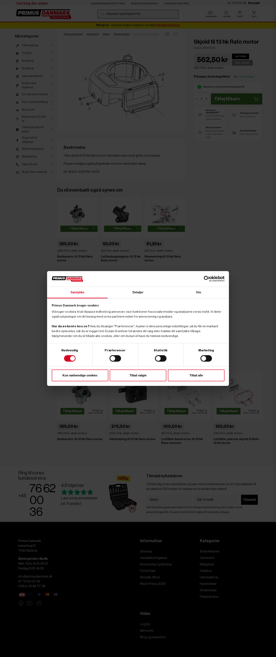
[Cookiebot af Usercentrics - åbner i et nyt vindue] (206, 279)
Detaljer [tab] (138, 292)
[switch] (115, 358)
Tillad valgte (138, 375)
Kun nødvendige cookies (79, 375)
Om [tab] (198, 292)
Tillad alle (196, 375)
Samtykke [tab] (77, 292)
